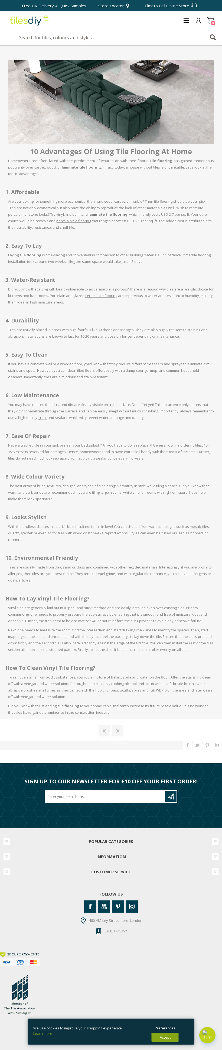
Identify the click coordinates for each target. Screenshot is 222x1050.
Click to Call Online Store (167, 5)
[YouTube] (104, 906)
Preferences (165, 1028)
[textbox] (111, 37)
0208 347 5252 (116, 930)
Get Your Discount (171, 796)
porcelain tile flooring (73, 220)
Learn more (42, 1033)
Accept (165, 1037)
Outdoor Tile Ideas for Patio (117, 730)
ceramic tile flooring (101, 295)
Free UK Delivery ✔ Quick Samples (54, 5)
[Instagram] (132, 906)
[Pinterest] (118, 906)
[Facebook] (90, 906)
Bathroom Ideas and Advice (104, 730)
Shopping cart (210, 21)
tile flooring (163, 201)
